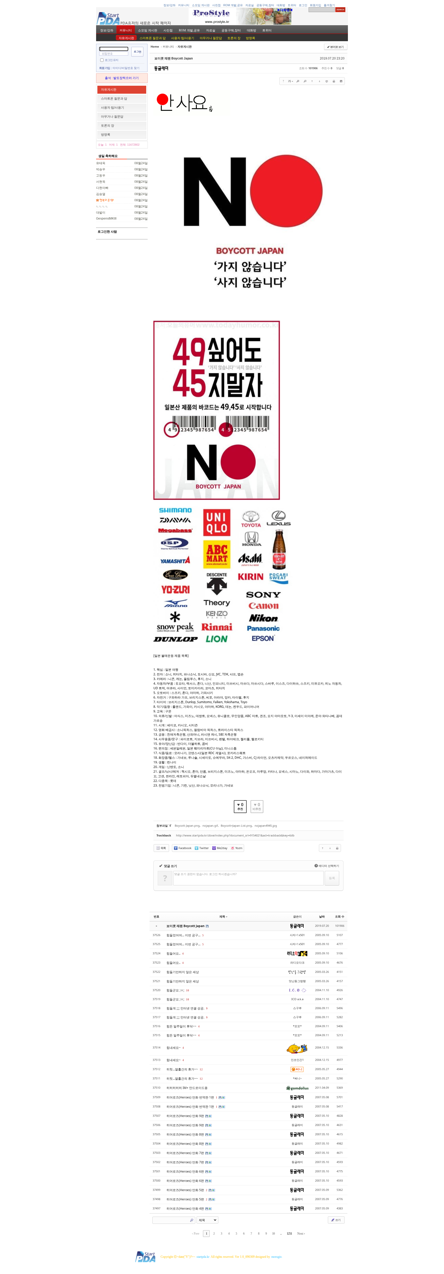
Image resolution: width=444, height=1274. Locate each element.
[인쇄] (333, 81)
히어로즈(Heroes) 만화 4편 (185, 1208)
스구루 (297, 1008)
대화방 (281, 5)
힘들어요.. (173, 953)
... (281, 1233)
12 (201, 1069)
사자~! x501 (297, 935)
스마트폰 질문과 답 (153, 38)
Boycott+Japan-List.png (236, 825)
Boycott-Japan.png (187, 825)
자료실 (249, 5)
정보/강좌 (169, 5)
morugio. (276, 1257)
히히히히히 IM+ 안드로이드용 (187, 1088)
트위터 (292, 5)
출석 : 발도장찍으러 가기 (122, 78)
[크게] (297, 81)
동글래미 (297, 1106)
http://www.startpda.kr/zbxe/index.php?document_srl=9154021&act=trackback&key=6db (235, 835)
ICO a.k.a (297, 999)
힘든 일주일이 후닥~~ (181, 1026)
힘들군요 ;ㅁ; (175, 990)
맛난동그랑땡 (297, 981)
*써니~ (297, 1078)
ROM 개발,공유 (233, 5)
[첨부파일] (341, 81)
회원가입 (315, 5)
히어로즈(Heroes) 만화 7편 (185, 1153)
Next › (301, 1233)
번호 (156, 916)
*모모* (297, 1026)
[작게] (305, 81)
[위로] (312, 81)
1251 (289, 1233)
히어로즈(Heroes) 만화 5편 (185, 1190)
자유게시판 (126, 38)
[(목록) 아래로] (319, 81)
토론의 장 (233, 38)
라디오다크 (297, 962)
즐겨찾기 (329, 5)
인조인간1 (297, 1060)
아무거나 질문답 (211, 38)
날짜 (322, 916)
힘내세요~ (173, 1047)
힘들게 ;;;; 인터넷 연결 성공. (185, 1008)
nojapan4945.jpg (266, 825)
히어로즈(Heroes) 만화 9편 (185, 1116)
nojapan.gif (210, 825)
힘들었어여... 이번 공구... (183, 935)
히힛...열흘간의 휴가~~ (182, 1069)
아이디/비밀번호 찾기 (126, 67)
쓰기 (337, 1220)
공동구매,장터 (265, 5)
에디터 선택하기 (327, 866)
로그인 (303, 5)
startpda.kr (203, 1257)
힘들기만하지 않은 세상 (182, 972)
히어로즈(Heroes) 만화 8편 (185, 1134)
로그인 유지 (111, 59)
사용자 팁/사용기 (182, 38)
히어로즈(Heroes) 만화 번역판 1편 (190, 1097)
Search (192, 1220)
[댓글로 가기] (326, 81)
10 (187, 990)
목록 (163, 848)
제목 (222, 916)
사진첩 (216, 5)
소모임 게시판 (201, 5)
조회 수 (339, 916)
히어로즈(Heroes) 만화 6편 (185, 1171)
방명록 (250, 38)
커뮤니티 (183, 5)
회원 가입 (104, 67)
